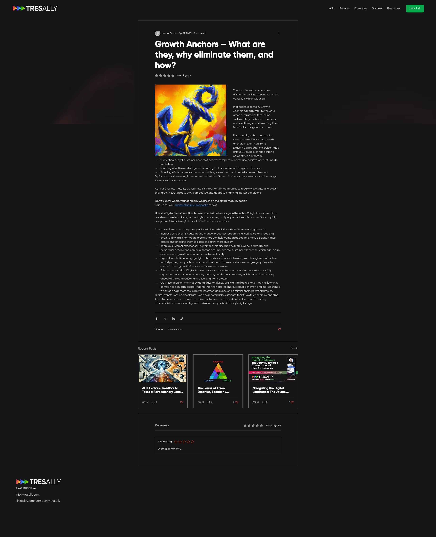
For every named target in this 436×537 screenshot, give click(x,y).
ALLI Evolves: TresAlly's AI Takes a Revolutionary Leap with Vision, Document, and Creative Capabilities (161, 390)
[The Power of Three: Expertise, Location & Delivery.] (218, 368)
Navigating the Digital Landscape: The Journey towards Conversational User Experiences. (273, 390)
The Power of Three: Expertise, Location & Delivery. (212, 390)
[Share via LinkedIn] (173, 318)
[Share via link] (181, 318)
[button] (394, 8)
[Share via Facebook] (156, 318)
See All (294, 348)
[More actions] (279, 33)
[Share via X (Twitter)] (165, 318)
